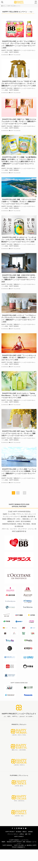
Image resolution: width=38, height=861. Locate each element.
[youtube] (21, 828)
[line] (19, 828)
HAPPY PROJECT (10, 831)
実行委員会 (18, 831)
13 (24, 493)
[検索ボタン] (2, 2)
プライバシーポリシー (12, 834)
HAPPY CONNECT (19, 836)
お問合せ (22, 834)
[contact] (25, 828)
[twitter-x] (14, 828)
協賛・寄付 (28, 834)
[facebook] (12, 828)
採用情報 (30, 831)
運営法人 (25, 831)
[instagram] (17, 828)
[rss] (23, 828)
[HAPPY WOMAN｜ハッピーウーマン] (19, 2)
